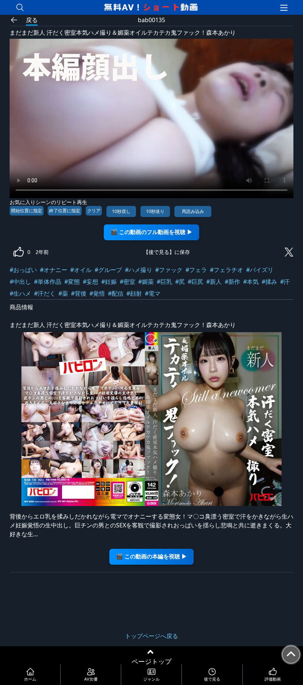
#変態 (72, 281)
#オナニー (53, 269)
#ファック (169, 269)
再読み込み (193, 211)
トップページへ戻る (151, 636)
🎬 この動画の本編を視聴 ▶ (151, 556)
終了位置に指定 (64, 210)
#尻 (180, 281)
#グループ (108, 269)
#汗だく (44, 293)
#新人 (214, 281)
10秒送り (155, 211)
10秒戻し (121, 211)
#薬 (63, 293)
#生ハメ (20, 293)
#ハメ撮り (138, 269)
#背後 (78, 293)
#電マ (152, 293)
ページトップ (151, 661)
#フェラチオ (226, 269)
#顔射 (134, 293)
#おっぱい (23, 269)
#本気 (251, 281)
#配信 (115, 293)
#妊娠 (109, 281)
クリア (94, 210)
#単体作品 (47, 281)
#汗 (285, 281)
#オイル (81, 269)
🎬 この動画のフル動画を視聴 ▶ (151, 232)
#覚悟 (97, 293)
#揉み (269, 281)
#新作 (232, 281)
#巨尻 (195, 281)
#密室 (127, 281)
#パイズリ (259, 269)
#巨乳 (164, 281)
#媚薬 (146, 281)
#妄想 (90, 281)
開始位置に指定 (26, 210)
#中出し (20, 281)
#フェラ (196, 269)
